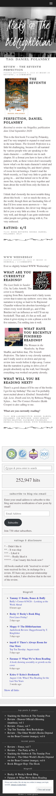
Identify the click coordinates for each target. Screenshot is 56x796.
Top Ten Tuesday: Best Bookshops (25, 729)
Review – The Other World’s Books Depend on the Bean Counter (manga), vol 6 (30, 758)
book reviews (19, 232)
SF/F (19, 234)
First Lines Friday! (19, 617)
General (9, 262)
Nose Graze (32, 794)
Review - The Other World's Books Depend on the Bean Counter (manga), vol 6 (30, 734)
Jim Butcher (24, 418)
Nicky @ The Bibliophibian (28, 33)
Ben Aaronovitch (21, 416)
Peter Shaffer (13, 420)
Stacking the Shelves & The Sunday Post (28, 715)
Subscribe (13, 522)
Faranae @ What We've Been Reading (30, 658)
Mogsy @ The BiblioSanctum (25, 626)
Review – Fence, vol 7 (19, 746)
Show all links (11, 690)
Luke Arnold (41, 418)
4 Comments (24, 75)
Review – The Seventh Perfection (22, 68)
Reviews (9, 75)
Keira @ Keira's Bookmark (24, 674)
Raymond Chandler (35, 420)
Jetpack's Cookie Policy (18, 784)
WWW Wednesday (18, 257)
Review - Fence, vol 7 (18, 726)
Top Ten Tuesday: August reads (24, 649)
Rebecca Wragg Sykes (17, 422)
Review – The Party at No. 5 (22, 750)
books (33, 232)
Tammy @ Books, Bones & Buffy (27, 598)
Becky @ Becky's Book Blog (25, 614)
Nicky (43, 73)
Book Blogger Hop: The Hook (23, 763)
